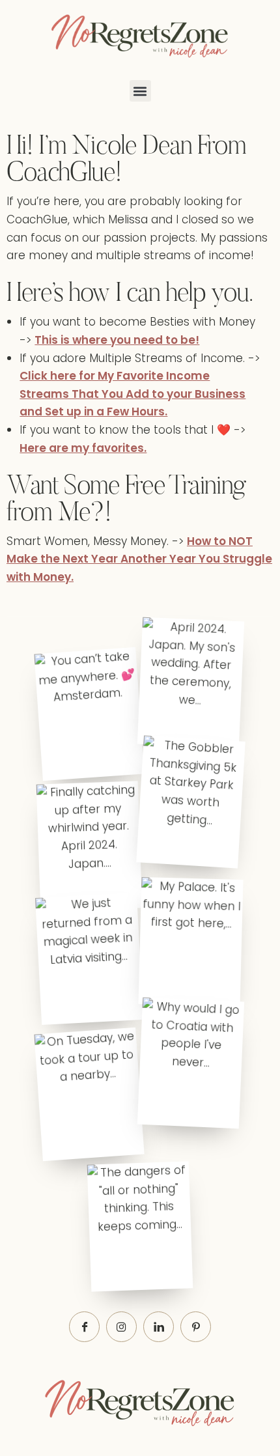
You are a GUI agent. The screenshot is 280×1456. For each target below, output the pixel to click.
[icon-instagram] (121, 1326)
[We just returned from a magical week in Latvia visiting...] (89, 959)
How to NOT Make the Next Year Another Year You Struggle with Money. (139, 559)
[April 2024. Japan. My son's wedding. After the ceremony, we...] (190, 682)
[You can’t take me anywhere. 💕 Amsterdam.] (90, 714)
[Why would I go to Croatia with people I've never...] (190, 1063)
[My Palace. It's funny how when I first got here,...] (190, 942)
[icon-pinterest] (195, 1326)
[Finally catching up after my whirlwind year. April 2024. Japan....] (89, 846)
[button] (140, 91)
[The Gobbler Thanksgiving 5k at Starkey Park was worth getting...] (190, 801)
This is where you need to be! (117, 340)
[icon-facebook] (84, 1326)
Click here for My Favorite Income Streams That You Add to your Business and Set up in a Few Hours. (132, 393)
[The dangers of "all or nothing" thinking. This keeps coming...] (140, 1226)
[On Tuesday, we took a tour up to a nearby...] (90, 1094)
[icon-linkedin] (158, 1326)
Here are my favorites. (83, 448)
